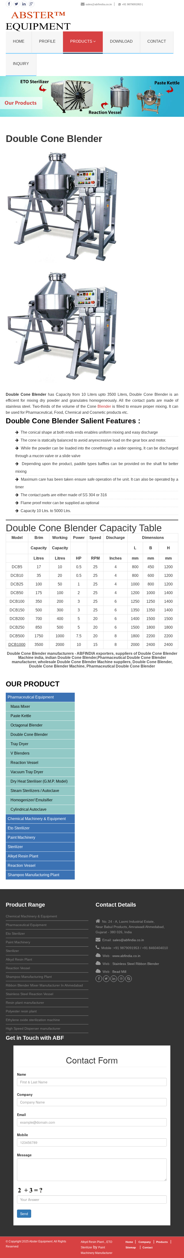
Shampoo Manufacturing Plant (33, 875)
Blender (104, 406)
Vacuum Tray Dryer (27, 772)
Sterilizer (15, 847)
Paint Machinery (21, 837)
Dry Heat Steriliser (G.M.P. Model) (39, 781)
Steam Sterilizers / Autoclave (35, 791)
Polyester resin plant (21, 1011)
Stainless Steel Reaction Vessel (29, 994)
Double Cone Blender (29, 734)
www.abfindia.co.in (126, 956)
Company (144, 1241)
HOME (18, 41)
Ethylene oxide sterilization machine (33, 1020)
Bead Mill (119, 972)
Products (162, 1241)
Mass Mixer (20, 706)
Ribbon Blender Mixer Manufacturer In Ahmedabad (44, 985)
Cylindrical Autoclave (28, 809)
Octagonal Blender (26, 725)
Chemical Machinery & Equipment (37, 819)
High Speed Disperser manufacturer (33, 1028)
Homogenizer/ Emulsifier (31, 800)
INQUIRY (21, 64)
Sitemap (131, 1247)
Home (129, 1241)
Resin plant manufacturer (25, 1002)
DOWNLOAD (121, 41)
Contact (148, 1247)
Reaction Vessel (24, 763)
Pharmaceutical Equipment (31, 697)
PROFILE (47, 41)
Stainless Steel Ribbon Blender (135, 964)
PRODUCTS (81, 41)
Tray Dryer (19, 744)
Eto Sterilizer (18, 828)
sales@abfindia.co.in (99, 4)
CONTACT (156, 41)
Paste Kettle (21, 716)
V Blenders (20, 753)
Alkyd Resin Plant (23, 856)
